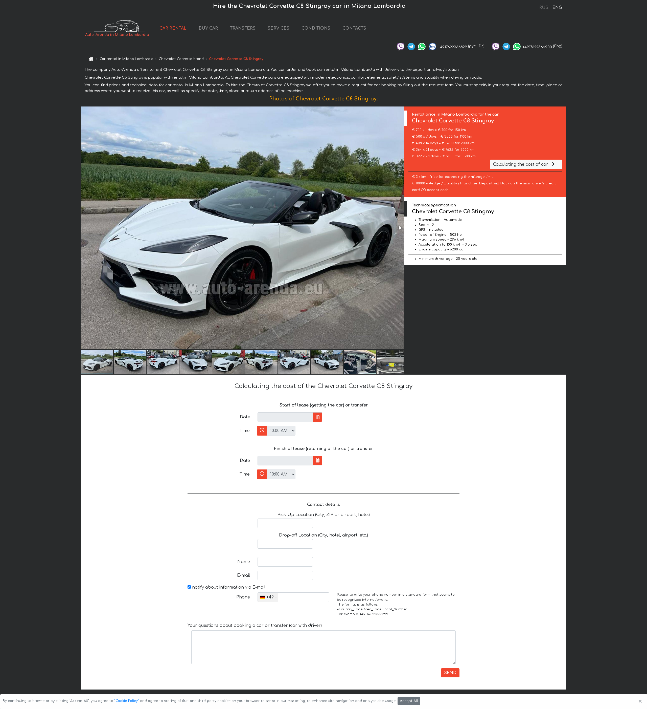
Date (245, 417)
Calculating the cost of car (521, 164)
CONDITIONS (316, 28)
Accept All (409, 701)
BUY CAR (208, 28)
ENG (557, 7)
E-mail (243, 575)
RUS (543, 7)
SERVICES (278, 28)
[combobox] (268, 597)
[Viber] (400, 46)
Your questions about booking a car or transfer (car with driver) (255, 625)
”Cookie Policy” (126, 701)
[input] (285, 417)
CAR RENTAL (173, 28)
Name (243, 562)
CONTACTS (354, 28)
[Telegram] (411, 46)
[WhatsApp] (422, 46)
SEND (450, 673)
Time (245, 430)
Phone (243, 597)
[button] (400, 228)
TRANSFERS (243, 28)
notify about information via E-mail (228, 587)
